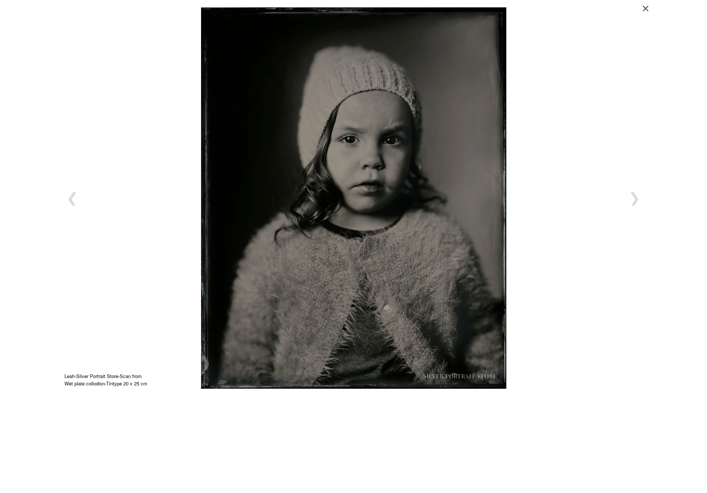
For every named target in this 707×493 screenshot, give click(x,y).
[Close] (648, 7)
